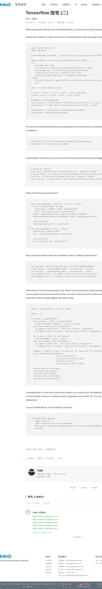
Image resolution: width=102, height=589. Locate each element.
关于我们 (48, 560)
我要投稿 (48, 563)
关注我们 (48, 572)
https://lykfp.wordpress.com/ (45, 528)
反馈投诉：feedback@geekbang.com (71, 566)
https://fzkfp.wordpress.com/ (45, 516)
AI (76, 4)
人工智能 (30, 458)
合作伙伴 (48, 566)
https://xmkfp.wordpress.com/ (45, 519)
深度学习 (40, 458)
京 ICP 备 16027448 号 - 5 (64, 585)
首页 (43, 4)
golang (84, 4)
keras (60, 458)
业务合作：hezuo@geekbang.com (70, 563)
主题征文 (66, 4)
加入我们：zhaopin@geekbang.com (70, 569)
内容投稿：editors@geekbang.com (70, 560)
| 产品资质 (99, 585)
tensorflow (50, 458)
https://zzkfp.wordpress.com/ (45, 525)
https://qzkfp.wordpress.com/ (45, 522)
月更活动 (54, 4)
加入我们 (48, 569)
